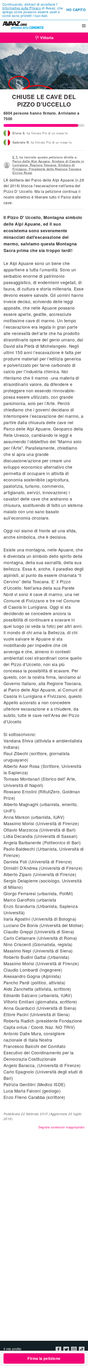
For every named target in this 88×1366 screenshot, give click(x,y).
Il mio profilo (12, 1348)
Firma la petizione (43, 1358)
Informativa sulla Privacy (21, 8)
